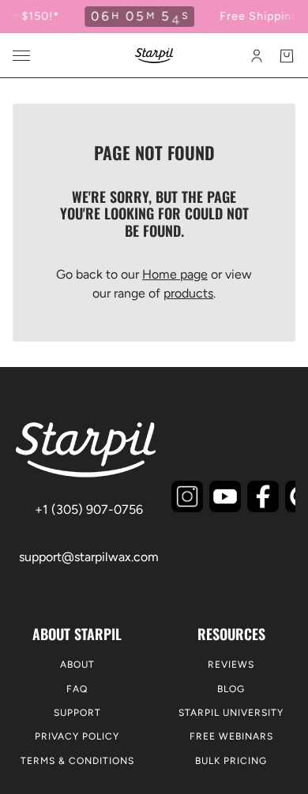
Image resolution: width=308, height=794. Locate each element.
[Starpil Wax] (154, 56)
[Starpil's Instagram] (187, 496)
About (77, 664)
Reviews (231, 664)
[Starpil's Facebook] (263, 496)
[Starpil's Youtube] (225, 496)
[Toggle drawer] (21, 56)
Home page (175, 274)
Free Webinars (231, 736)
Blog (231, 689)
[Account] (256, 56)
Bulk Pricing (231, 760)
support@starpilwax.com (89, 556)
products (188, 293)
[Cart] (286, 56)
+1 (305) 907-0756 (89, 509)
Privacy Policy (77, 736)
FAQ (77, 689)
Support (77, 712)
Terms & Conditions (77, 760)
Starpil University (231, 712)
